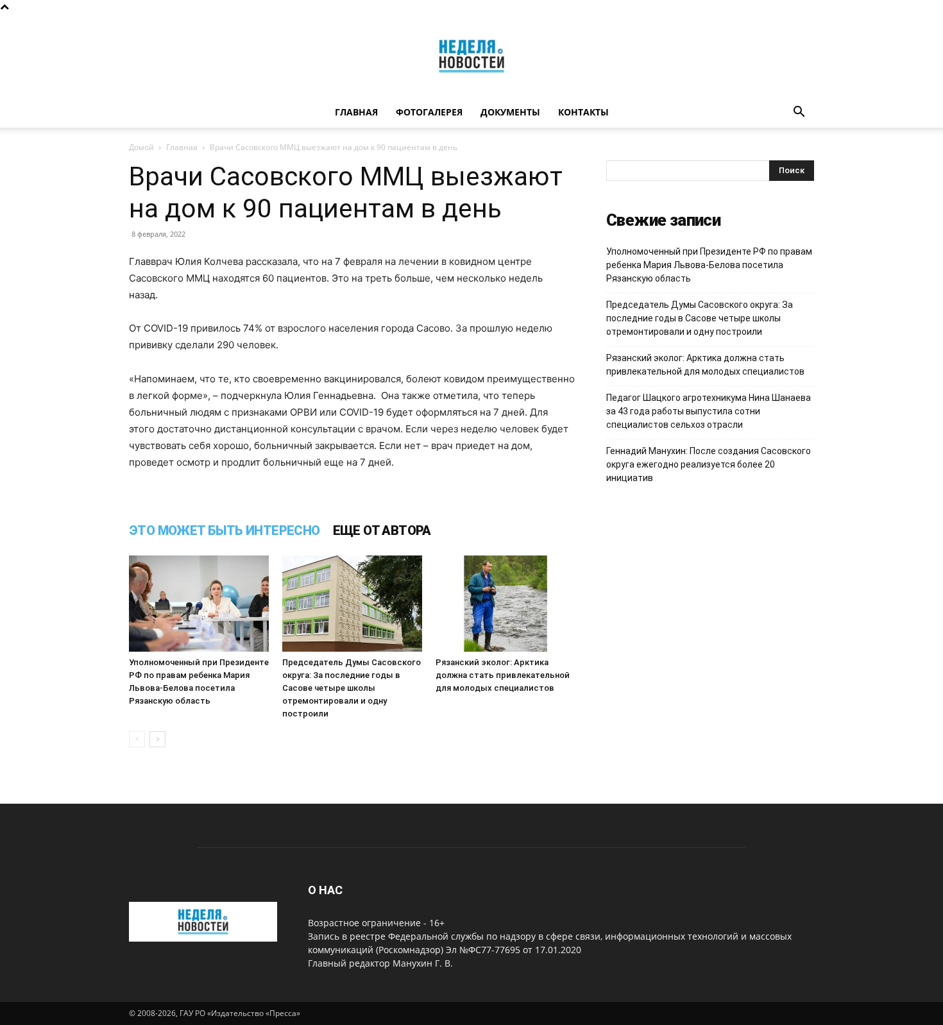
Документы (510, 112)
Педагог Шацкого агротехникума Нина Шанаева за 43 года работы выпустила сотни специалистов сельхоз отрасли (708, 411)
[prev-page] (137, 739)
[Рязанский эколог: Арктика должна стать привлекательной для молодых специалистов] (505, 603)
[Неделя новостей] (471, 56)
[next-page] (157, 739)
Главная (356, 112)
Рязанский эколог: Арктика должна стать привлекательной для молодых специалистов (503, 675)
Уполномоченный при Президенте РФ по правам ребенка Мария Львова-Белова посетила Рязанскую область (709, 265)
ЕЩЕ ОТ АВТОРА (382, 530)
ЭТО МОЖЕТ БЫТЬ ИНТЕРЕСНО (224, 530)
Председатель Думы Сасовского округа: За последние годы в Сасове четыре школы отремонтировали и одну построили (351, 687)
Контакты (583, 112)
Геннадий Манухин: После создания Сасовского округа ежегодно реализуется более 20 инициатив (708, 464)
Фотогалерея (429, 112)
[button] (798, 113)
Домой (141, 147)
